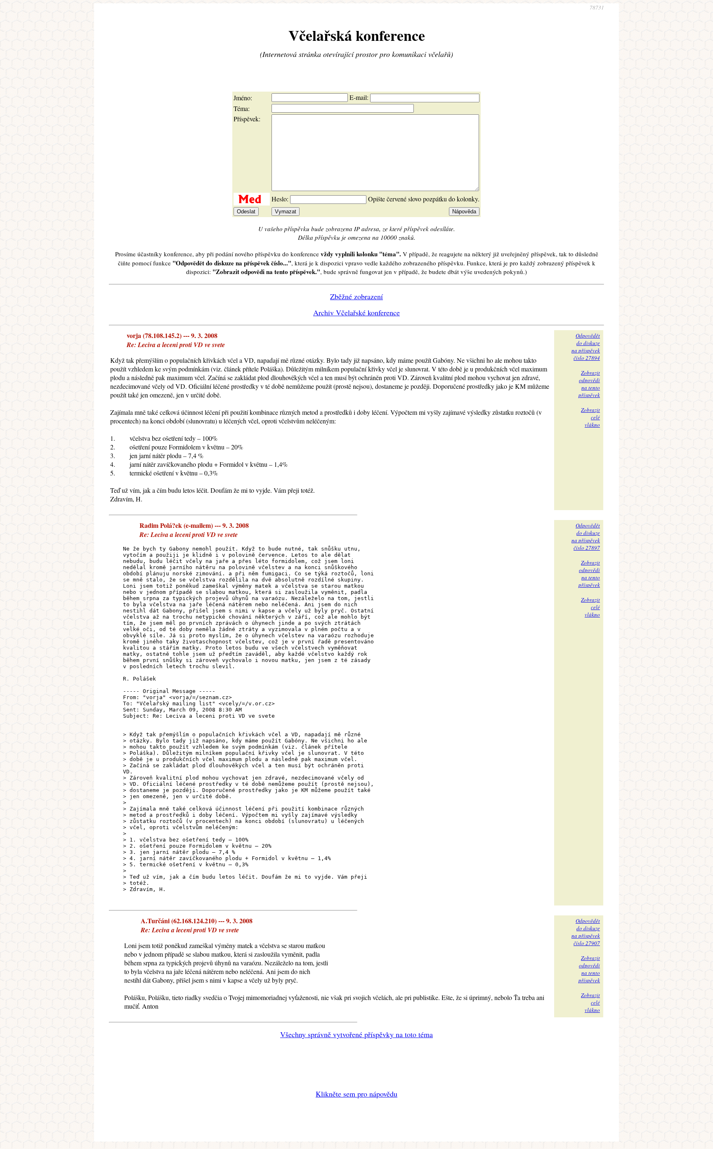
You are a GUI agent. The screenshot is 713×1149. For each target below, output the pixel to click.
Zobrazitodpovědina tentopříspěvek (589, 384)
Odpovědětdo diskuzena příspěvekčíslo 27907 (585, 932)
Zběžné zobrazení (356, 296)
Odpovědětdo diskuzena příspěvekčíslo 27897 (585, 536)
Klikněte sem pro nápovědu (356, 1094)
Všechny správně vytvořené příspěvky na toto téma (356, 1034)
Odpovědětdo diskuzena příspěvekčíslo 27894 (585, 347)
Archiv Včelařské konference (356, 312)
